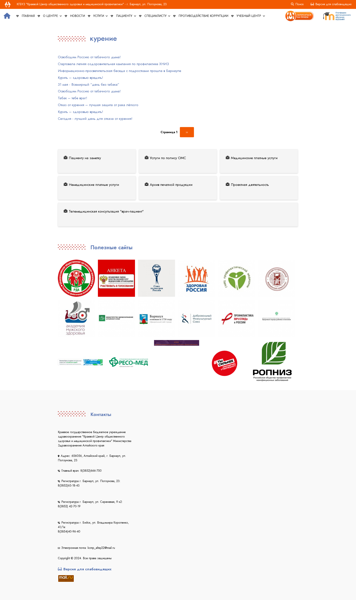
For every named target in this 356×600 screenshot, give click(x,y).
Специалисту (155, 16)
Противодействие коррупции (203, 16)
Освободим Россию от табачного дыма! (89, 57)
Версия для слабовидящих (333, 4)
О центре (51, 16)
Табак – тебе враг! (72, 98)
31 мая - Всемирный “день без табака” (88, 84)
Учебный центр (249, 16)
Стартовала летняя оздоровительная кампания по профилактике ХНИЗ (113, 63)
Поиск (299, 4)
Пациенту (124, 16)
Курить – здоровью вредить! (80, 77)
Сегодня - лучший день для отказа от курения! (95, 118)
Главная (28, 16)
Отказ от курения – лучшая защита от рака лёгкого (98, 104)
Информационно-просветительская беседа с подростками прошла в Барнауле (119, 70)
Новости (77, 16)
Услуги (99, 16)
